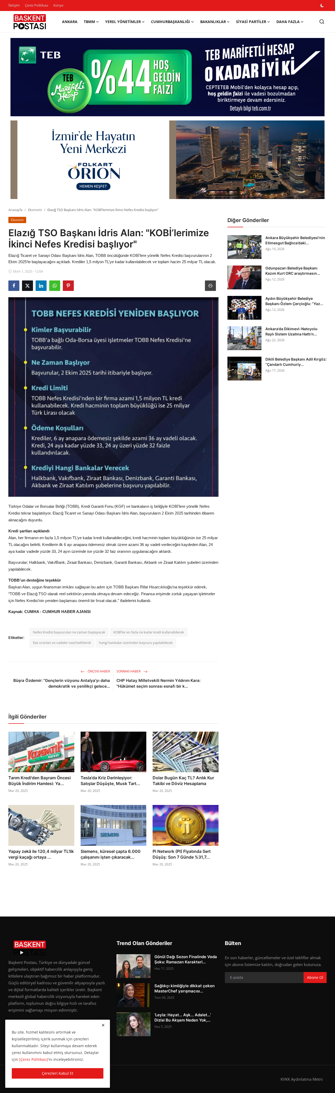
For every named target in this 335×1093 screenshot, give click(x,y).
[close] (103, 1025)
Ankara (69, 21)
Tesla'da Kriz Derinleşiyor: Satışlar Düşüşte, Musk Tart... (110, 780)
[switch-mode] (323, 5)
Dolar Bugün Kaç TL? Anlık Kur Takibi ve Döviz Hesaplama (183, 780)
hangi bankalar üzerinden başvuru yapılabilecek (136, 642)
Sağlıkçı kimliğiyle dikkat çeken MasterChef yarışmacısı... (184, 988)
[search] (322, 21)
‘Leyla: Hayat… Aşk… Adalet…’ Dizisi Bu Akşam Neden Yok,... (182, 1017)
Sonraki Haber (128, 671)
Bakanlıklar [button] (213, 21)
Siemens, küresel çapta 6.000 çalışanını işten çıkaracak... (111, 854)
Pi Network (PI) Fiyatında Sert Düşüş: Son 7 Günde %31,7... (182, 854)
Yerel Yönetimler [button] (123, 21)
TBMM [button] (89, 21)
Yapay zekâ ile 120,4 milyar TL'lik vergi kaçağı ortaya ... (41, 854)
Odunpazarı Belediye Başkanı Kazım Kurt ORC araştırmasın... (292, 270)
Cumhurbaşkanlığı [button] (170, 21)
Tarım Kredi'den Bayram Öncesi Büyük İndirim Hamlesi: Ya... (39, 780)
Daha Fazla (288, 21)
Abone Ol (315, 977)
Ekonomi (35, 209)
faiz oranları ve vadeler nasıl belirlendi (62, 642)
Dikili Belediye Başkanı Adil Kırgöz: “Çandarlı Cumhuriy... (296, 362)
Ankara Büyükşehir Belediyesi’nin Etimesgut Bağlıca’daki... (295, 240)
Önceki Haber (98, 671)
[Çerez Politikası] (33, 1059)
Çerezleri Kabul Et (57, 1073)
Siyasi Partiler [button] (251, 21)
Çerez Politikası (36, 5)
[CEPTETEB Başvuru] (167, 77)
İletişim (14, 5)
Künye (58, 5)
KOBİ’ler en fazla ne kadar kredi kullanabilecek (148, 632)
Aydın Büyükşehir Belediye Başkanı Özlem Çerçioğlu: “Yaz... (294, 301)
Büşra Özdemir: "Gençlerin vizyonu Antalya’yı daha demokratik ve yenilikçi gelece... (61, 683)
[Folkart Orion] (167, 159)
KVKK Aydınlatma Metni (302, 1079)
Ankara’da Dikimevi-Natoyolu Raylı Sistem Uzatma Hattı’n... (291, 331)
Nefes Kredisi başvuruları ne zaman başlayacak (69, 632)
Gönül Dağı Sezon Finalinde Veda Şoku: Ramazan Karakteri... (185, 959)
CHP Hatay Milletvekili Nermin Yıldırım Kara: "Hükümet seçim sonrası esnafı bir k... (158, 683)
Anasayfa (15, 209)
